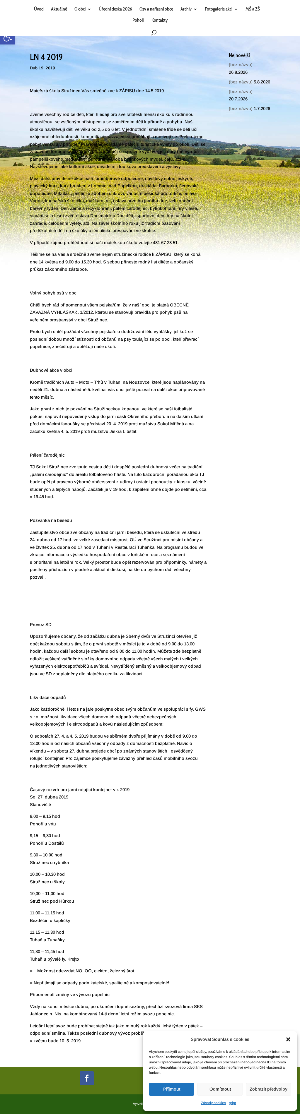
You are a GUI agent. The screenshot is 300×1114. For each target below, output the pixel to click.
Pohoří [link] (138, 20)
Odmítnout (220, 1088)
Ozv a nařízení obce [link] (156, 9)
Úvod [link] (39, 9)
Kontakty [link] (159, 20)
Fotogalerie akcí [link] (218, 9)
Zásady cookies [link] (213, 1103)
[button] (288, 1039)
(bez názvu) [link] (241, 64)
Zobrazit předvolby (268, 1088)
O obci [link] (80, 9)
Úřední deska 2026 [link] (115, 9)
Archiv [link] (186, 9)
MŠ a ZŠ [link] (253, 9)
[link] (7, 36)
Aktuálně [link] (59, 9)
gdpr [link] (232, 1103)
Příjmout (171, 1088)
